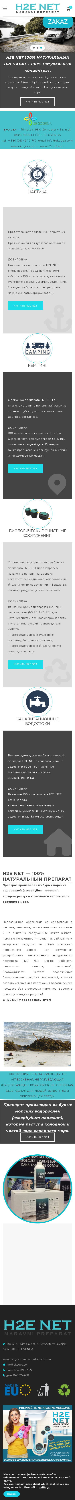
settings (44, 1487)
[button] (34, 48)
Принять (11, 1494)
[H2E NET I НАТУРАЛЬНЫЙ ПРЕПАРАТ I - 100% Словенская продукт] (37, 8)
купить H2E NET (37, 101)
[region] (37, 26)
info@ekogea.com (17, 1364)
